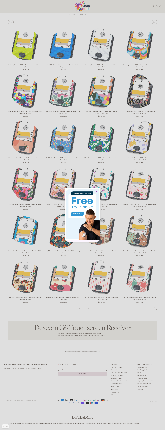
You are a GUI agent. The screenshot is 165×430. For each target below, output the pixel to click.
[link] (82, 214)
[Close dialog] (96, 191)
